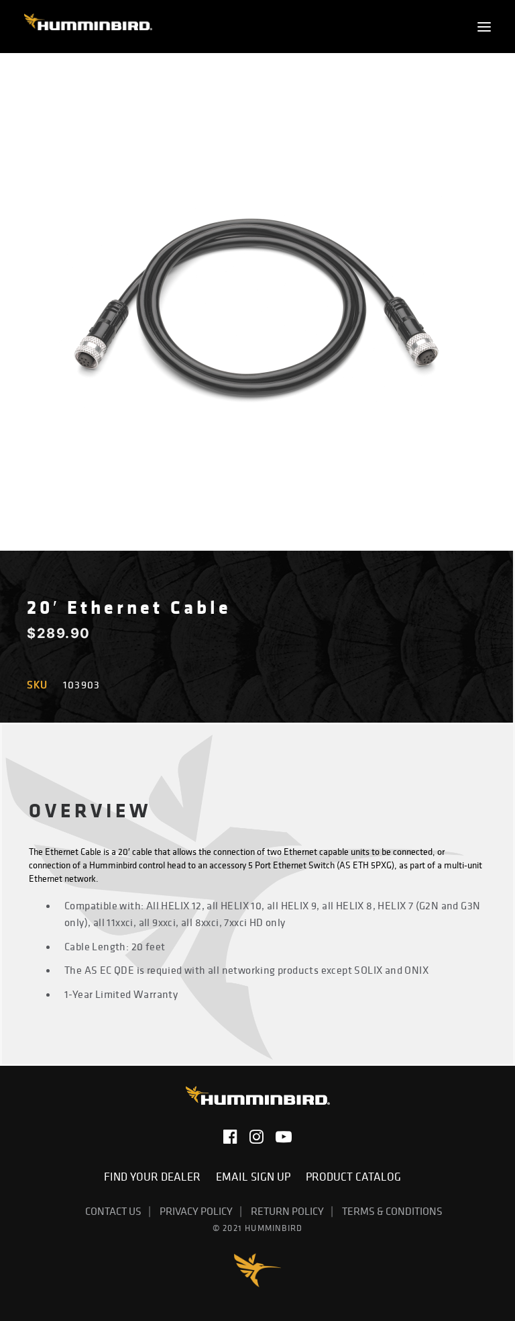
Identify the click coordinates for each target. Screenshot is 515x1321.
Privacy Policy (196, 1211)
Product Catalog (353, 1176)
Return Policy (287, 1211)
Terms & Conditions (392, 1211)
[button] (484, 26)
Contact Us (113, 1211)
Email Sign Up (256, 1176)
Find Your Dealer (155, 1176)
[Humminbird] (88, 26)
